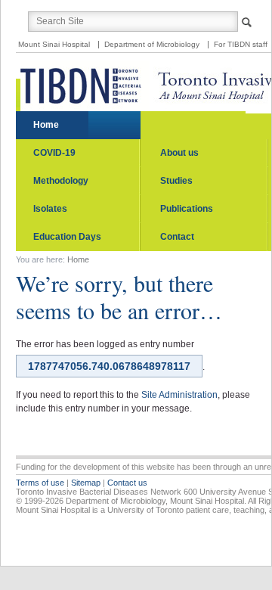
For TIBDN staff (240, 44)
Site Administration (179, 395)
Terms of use (40, 482)
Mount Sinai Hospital (54, 44)
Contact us (127, 482)
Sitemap (85, 482)
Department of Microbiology (151, 44)
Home (78, 259)
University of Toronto (145, 509)
